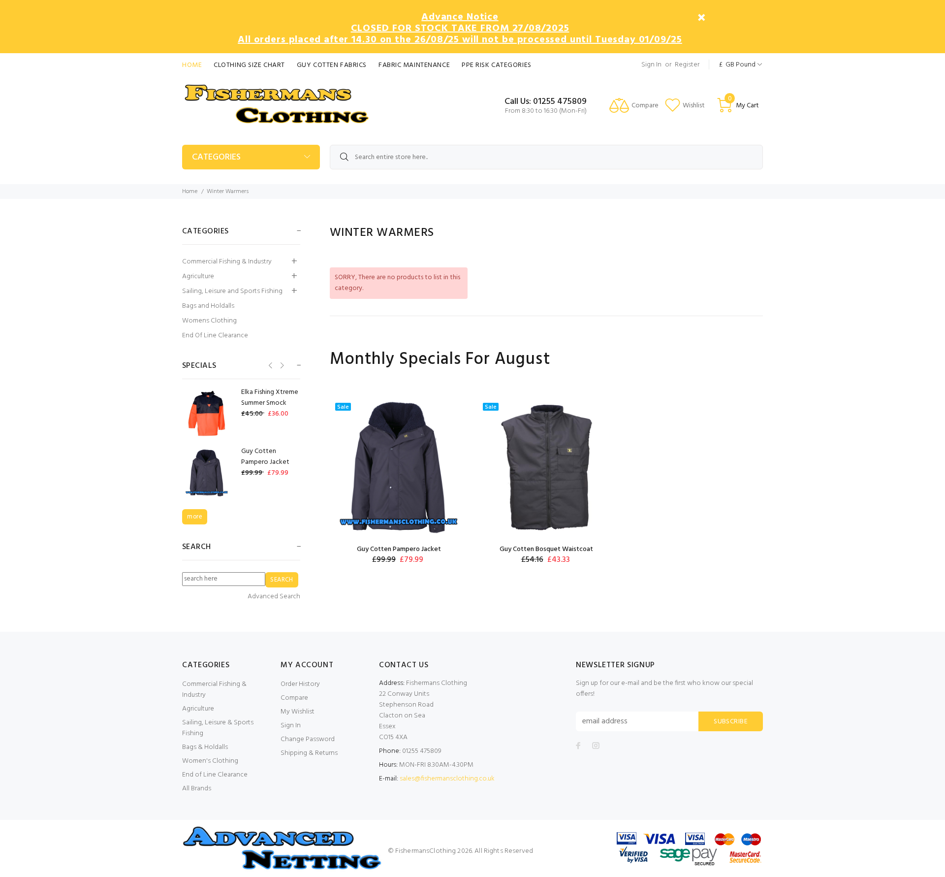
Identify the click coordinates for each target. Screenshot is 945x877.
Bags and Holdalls (208, 306)
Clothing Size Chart (249, 65)
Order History (300, 684)
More (194, 517)
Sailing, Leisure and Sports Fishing (232, 291)
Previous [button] (269, 365)
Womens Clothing (209, 320)
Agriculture (198, 276)
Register (687, 64)
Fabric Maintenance (414, 65)
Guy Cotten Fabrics (332, 65)
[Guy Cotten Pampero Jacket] (399, 467)
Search (196, 547)
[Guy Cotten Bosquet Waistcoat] (546, 467)
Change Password (308, 739)
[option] (398, 481)
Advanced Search (274, 596)
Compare (294, 698)
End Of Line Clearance (215, 335)
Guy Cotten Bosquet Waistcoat (546, 549)
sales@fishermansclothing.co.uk (447, 778)
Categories (216, 157)
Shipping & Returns (309, 753)
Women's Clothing (210, 761)
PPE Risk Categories (497, 65)
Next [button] (281, 365)
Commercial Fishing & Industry (227, 261)
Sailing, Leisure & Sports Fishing (217, 728)
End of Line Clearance (215, 774)
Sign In (651, 64)
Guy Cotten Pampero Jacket (399, 549)
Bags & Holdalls (205, 747)
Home (192, 65)
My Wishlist (298, 711)
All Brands (196, 788)
